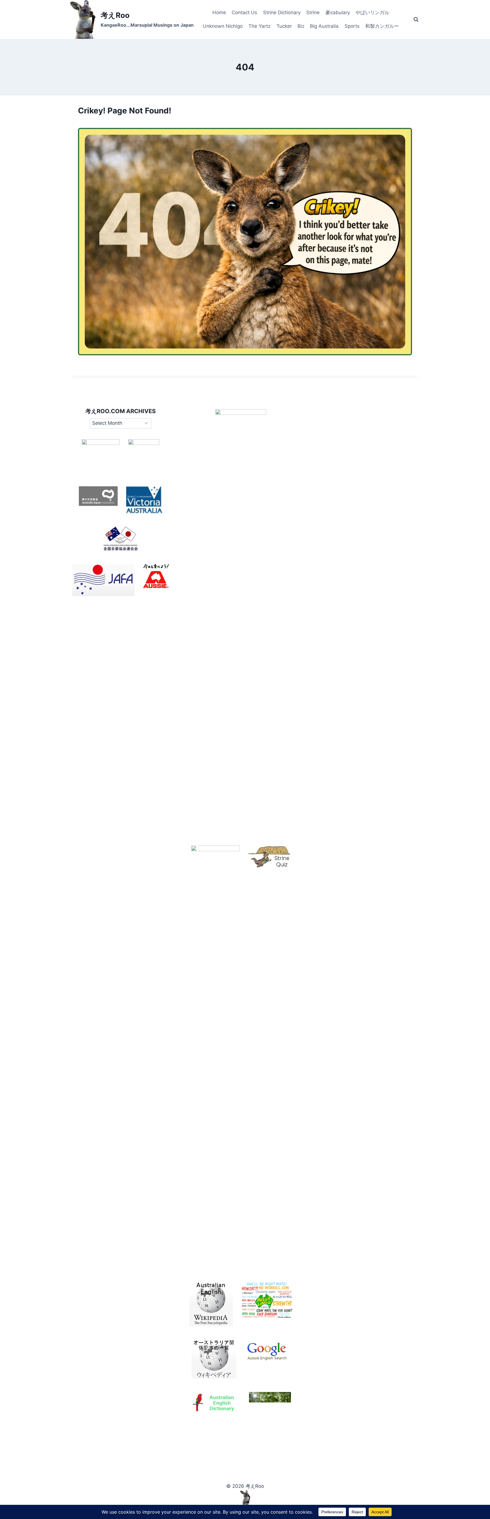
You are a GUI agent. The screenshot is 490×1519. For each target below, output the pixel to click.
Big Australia (324, 26)
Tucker (284, 26)
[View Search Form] (416, 19)
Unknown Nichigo (223, 26)
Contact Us (244, 12)
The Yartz (259, 26)
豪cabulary (338, 12)
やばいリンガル (372, 12)
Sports (352, 26)
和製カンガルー (382, 26)
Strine (313, 12)
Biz (300, 26)
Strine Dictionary (282, 12)
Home (219, 12)
